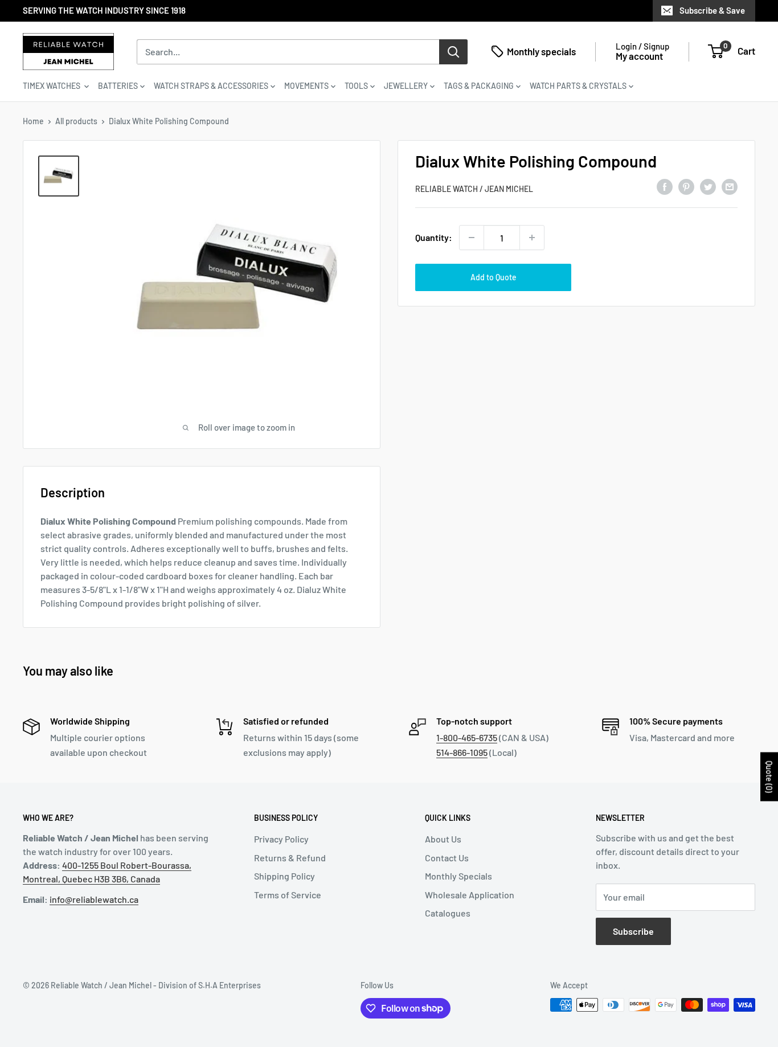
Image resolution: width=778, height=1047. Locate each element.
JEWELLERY (406, 86)
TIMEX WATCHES (52, 86)
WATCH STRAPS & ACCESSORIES (211, 86)
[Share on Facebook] (665, 187)
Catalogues (447, 912)
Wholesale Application (469, 894)
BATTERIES (118, 86)
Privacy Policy (281, 838)
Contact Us (447, 857)
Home (33, 121)
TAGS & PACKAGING (479, 86)
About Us (443, 838)
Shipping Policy (284, 875)
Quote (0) (769, 776)
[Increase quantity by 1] (532, 238)
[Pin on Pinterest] (686, 187)
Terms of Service (287, 894)
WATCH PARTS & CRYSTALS (578, 86)
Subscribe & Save (712, 10)
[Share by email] (730, 187)
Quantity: (433, 237)
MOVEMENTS (306, 86)
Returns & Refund (290, 857)
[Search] (453, 51)
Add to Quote (493, 277)
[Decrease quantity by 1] (472, 238)
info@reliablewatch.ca (94, 899)
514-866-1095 (462, 752)
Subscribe (633, 931)
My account (639, 56)
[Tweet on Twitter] (708, 187)
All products (76, 121)
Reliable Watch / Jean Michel (474, 189)
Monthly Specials (458, 875)
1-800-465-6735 (466, 737)
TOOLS (356, 86)
